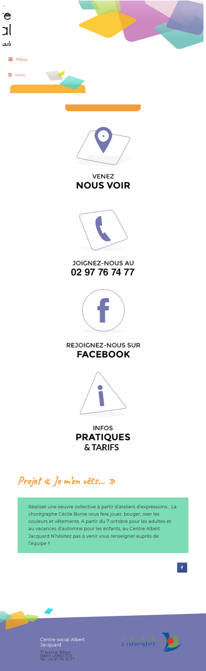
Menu (21, 59)
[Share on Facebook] (182, 571)
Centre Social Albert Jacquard (103, 10)
